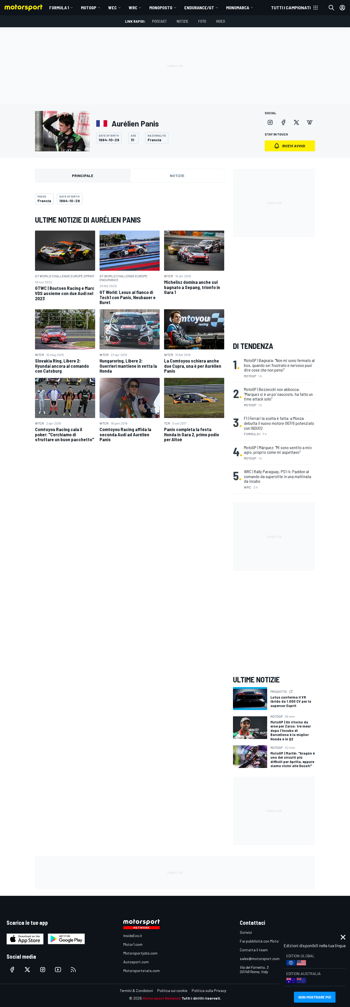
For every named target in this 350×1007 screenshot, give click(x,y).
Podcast (159, 21)
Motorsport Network (162, 998)
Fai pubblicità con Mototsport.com (269, 941)
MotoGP (88, 7)
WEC (112, 7)
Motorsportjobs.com (140, 953)
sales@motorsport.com (259, 958)
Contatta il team (254, 949)
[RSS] (73, 969)
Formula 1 (59, 7)
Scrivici (246, 932)
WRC (133, 7)
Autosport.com (136, 961)
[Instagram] (270, 122)
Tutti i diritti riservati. (201, 998)
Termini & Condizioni (136, 990)
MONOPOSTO (160, 7)
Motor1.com (132, 944)
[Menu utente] (342, 7)
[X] (296, 122)
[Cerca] (331, 7)
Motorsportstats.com (141, 970)
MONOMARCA (237, 7)
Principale (82, 175)
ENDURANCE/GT (199, 7)
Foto (202, 21)
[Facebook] (283, 122)
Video (220, 21)
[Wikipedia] (309, 122)
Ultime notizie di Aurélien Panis (88, 219)
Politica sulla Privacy (209, 990)
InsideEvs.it (132, 935)
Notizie (182, 21)
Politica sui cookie (172, 990)
